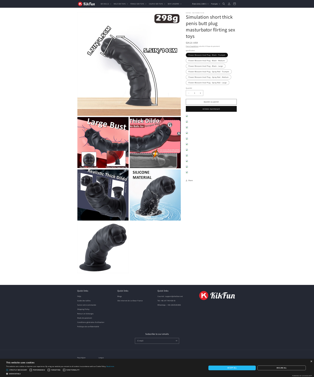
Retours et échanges (85, 314)
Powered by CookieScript (302, 376)
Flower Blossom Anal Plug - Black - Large (205, 66)
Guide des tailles (84, 301)
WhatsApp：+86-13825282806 (169, 305)
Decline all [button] (282, 368)
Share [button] (190, 180)
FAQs (79, 296)
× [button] (311, 361)
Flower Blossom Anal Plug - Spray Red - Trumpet (208, 72)
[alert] (157, 368)
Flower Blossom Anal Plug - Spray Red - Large (207, 83)
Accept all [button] (232, 368)
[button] (105, 3)
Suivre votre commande (86, 305)
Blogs (119, 296)
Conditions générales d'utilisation (90, 322)
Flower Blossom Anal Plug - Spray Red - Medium (208, 77)
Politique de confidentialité (88, 327)
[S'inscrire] (176, 341)
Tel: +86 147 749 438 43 (166, 301)
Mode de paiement (84, 318)
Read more (110, 366)
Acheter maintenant (211, 109)
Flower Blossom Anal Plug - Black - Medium (206, 61)
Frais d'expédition (192, 46)
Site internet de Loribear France (130, 301)
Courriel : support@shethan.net (170, 296)
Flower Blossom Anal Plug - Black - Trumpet (206, 55)
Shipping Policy (83, 309)
